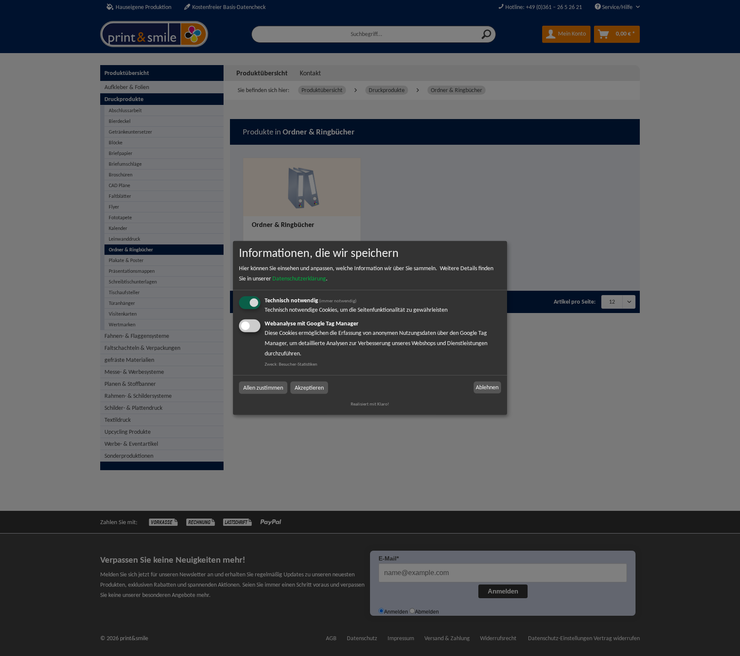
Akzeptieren (309, 387)
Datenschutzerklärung (299, 278)
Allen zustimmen (263, 387)
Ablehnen (487, 387)
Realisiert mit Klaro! (370, 404)
